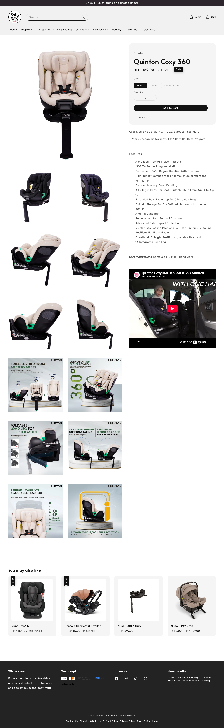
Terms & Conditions (147, 721)
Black (140, 85)
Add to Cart (170, 107)
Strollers (132, 29)
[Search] (83, 17)
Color (136, 78)
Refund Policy (110, 721)
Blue (154, 85)
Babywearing (64, 29)
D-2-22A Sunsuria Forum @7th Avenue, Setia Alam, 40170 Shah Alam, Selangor (190, 679)
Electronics (99, 29)
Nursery (116, 29)
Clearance (149, 29)
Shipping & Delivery (90, 721)
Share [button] (141, 117)
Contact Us (72, 721)
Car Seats (81, 29)
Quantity (138, 92)
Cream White (172, 85)
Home (13, 29)
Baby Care (44, 29)
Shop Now (26, 29)
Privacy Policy (127, 721)
